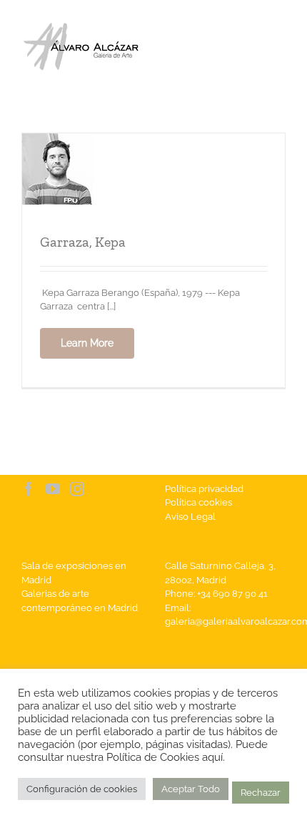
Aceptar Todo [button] (190, 789)
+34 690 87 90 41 (232, 593)
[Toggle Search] (226, 46)
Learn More (87, 343)
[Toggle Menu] (275, 47)
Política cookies (198, 502)
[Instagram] (77, 489)
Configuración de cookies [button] (81, 789)
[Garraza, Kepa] (58, 140)
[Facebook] (28, 489)
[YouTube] (53, 489)
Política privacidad (204, 488)
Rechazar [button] (261, 792)
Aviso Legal (190, 516)
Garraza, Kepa (83, 241)
